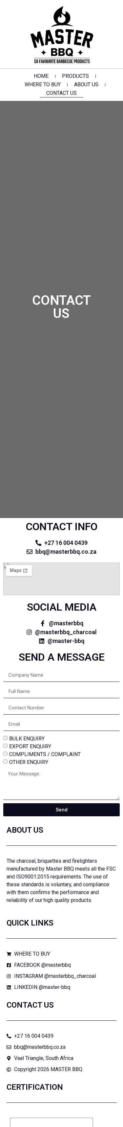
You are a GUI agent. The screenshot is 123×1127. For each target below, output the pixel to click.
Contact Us (61, 93)
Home (41, 76)
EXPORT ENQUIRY (30, 746)
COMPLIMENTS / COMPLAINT (45, 754)
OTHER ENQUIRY (28, 762)
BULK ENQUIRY (27, 739)
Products (75, 76)
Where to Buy (43, 84)
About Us (86, 84)
